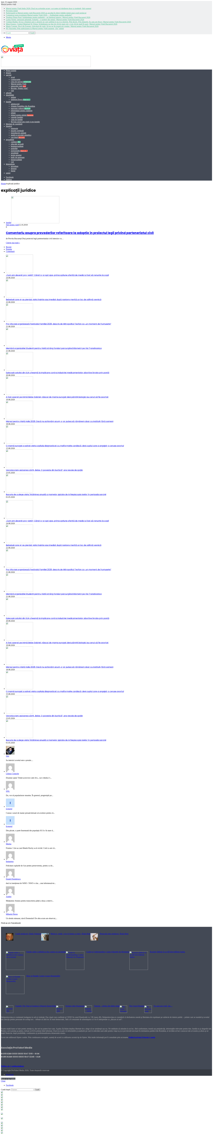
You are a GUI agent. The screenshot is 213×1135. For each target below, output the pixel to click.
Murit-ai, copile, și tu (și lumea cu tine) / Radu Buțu (70, 934)
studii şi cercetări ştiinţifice (21, 135)
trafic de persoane (18, 157)
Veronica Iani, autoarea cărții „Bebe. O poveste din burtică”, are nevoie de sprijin (44, 470)
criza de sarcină (21, 82)
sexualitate (10, 140)
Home (3, 184)
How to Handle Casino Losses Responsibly (43, 976)
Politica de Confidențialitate (12, 1066)
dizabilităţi (10, 95)
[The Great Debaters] (123, 1012)
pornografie (19, 151)
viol (12, 91)
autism (13, 97)
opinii (8, 173)
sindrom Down (20, 99)
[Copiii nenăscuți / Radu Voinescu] (9, 940)
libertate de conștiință (14, 124)
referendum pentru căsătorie (21, 111)
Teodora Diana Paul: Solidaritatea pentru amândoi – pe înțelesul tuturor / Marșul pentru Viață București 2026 (48, 17)
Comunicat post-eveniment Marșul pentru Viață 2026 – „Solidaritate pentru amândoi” (39, 15)
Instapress (10, 861)
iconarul (9, 809)
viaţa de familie (17, 119)
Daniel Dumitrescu (13, 879)
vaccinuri (18, 137)
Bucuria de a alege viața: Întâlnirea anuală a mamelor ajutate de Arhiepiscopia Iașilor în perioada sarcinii (56, 494)
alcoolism (14, 166)
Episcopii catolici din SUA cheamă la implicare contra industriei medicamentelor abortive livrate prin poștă (57, 372)
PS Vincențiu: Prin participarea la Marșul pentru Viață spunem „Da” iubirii (35, 28)
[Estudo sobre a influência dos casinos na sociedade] (15, 969)
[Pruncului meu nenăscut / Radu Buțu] (94, 940)
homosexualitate (17, 146)
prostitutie (14, 153)
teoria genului (16, 155)
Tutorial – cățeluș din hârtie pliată (107, 1006)
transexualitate (16, 160)
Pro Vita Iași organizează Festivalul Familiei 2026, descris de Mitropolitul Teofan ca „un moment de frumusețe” (58, 323)
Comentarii (10, 251)
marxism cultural (20, 108)
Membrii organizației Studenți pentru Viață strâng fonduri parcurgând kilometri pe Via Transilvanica (54, 348)
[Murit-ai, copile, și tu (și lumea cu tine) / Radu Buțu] (45, 940)
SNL (8, 791)
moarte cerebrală (17, 131)
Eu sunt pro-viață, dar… (163, 1006)
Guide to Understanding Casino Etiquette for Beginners (107, 952)
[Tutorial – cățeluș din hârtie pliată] (88, 1012)
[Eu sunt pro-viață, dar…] (148, 1012)
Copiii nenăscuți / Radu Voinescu (28, 934)
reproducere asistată (18, 133)
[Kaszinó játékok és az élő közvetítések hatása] (138, 969)
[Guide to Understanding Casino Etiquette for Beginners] (75, 969)
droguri (14, 168)
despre (8, 73)
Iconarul (9, 826)
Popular (9, 249)
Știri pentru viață (12, 225)
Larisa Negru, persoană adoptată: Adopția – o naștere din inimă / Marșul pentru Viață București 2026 (45, 20)
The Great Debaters (136, 1006)
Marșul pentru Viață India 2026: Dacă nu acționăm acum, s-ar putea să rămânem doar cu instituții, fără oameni (48, 8)
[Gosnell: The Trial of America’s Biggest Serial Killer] (9, 1012)
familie (8, 102)
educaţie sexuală (17, 144)
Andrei (8, 897)
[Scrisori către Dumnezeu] (59, 1012)
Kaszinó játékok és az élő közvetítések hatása (167, 952)
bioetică (9, 126)
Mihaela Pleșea (12, 914)
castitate (16, 142)
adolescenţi (15, 104)
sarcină (8, 75)
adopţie (9, 93)
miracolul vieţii (18, 86)
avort (13, 77)
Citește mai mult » (13, 243)
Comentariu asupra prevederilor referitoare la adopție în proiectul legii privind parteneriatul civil (80, 233)
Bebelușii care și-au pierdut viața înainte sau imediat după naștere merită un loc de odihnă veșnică (53, 299)
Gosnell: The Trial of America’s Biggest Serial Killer (35, 1006)
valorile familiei (17, 117)
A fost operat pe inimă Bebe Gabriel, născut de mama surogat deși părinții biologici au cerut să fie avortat (57, 397)
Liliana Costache (12, 774)
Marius (8, 844)
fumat (13, 171)
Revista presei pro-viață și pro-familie (25, 122)
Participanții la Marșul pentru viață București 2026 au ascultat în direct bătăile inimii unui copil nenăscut (46, 13)
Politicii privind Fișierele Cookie (142, 1037)
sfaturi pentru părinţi (22, 115)
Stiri (7, 756)
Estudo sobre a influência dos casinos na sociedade (46, 952)
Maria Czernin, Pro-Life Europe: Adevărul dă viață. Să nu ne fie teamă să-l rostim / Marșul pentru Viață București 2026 (52, 26)
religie (13, 113)
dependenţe (10, 164)
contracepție (15, 79)
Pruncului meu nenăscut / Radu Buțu (114, 934)
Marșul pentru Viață (18, 84)
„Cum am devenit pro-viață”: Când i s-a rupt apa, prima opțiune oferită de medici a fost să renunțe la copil (57, 275)
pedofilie (14, 148)
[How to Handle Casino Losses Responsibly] (15, 993)
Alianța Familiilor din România (23, 106)
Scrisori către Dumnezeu (75, 1006)
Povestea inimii (12, 11)
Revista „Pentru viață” (19, 88)
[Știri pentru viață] (12, 55)
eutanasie (14, 128)
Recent (8, 247)
